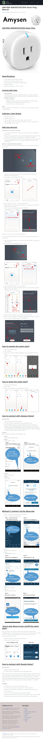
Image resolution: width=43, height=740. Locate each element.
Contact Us (27, 713)
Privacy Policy (28, 717)
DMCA (26, 715)
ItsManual (5, 733)
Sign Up (32, 2)
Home (3, 12)
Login (37, 2)
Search (26, 710)
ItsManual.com (9, 708)
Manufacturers (25, 2)
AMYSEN (7, 12)
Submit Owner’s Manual (30, 711)
